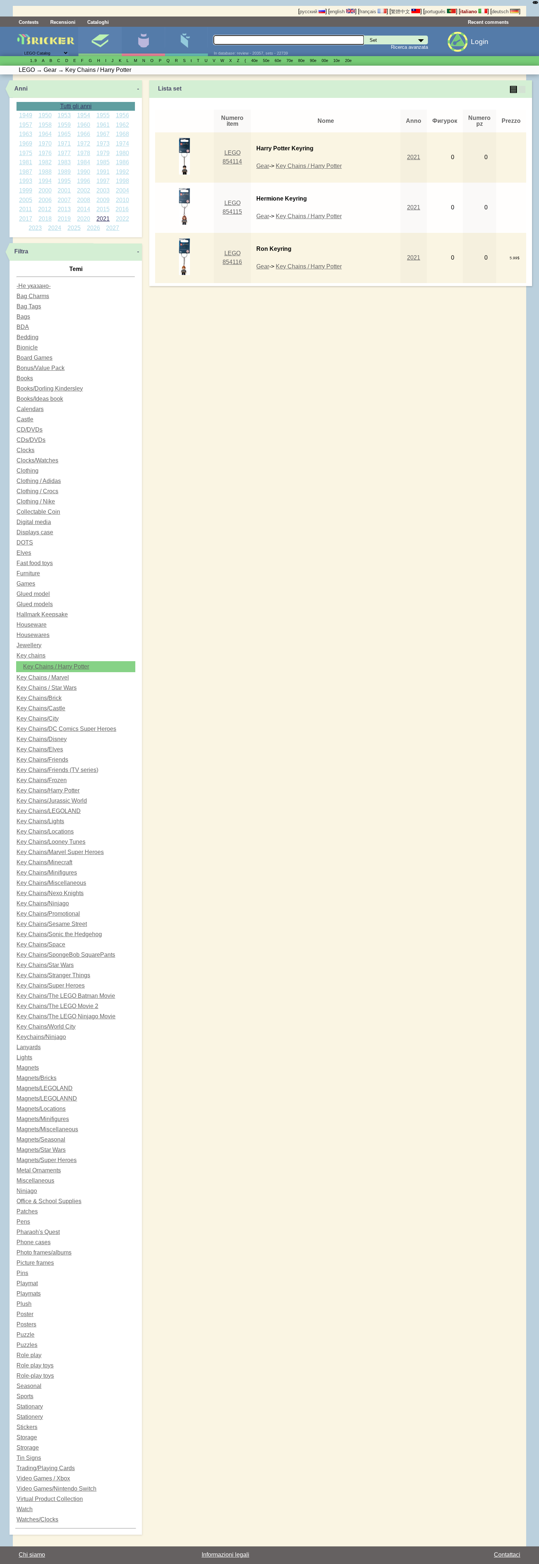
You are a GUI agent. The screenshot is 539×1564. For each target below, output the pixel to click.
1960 (83, 125)
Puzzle (25, 1335)
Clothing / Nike (35, 501)
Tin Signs (28, 1458)
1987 (25, 172)
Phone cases (33, 1242)
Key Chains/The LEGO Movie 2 (57, 1006)
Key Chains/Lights (40, 821)
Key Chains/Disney (41, 739)
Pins (22, 1273)
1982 (45, 162)
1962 (122, 125)
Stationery (29, 1417)
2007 (64, 200)
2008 (83, 200)
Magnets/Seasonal (40, 1139)
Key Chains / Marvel (42, 677)
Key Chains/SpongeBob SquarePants (65, 955)
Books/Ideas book (39, 399)
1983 (64, 162)
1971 (64, 143)
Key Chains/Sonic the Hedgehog (59, 934)
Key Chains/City (37, 718)
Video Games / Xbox (43, 1478)
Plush (24, 1304)
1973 (103, 143)
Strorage (27, 1447)
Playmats (28, 1293)
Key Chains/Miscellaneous (51, 883)
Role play (28, 1355)
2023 (35, 228)
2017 (25, 219)
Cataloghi (98, 22)
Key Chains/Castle (40, 708)
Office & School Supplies (48, 1201)
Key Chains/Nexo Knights (50, 893)
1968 (122, 134)
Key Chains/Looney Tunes (50, 842)
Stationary (29, 1406)
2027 (112, 228)
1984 (83, 162)
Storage (26, 1437)
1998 (122, 181)
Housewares (33, 635)
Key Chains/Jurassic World (51, 801)
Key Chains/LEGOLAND (48, 811)
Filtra (21, 251)
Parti (186, 41)
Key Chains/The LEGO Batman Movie (65, 996)
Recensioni (63, 22)
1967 (103, 134)
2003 (103, 190)
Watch (24, 1509)
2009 (103, 200)
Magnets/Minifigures (42, 1119)
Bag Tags (28, 306)
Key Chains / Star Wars (46, 688)
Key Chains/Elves (39, 749)
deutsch (501, 11)
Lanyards (28, 1047)
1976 (45, 153)
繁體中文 (401, 11)
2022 (122, 219)
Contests (28, 22)
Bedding (27, 337)
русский (309, 11)
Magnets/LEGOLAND (44, 1088)
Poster (24, 1314)
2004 (122, 190)
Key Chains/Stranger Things (53, 975)
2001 (64, 190)
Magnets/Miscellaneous (47, 1129)
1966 (83, 134)
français (368, 11)
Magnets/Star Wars (41, 1150)
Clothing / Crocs (37, 491)
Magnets (27, 1068)
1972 (83, 143)
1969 (25, 143)
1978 (83, 153)
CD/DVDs (29, 429)
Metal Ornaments (38, 1170)
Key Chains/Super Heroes (50, 985)
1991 (103, 172)
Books (24, 378)
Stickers (26, 1427)
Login (479, 41)
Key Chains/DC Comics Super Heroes (66, 729)
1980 (122, 153)
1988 (45, 172)
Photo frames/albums (44, 1252)
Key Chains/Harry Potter (48, 790)
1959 (64, 125)
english (338, 11)
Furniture (28, 573)
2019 (64, 219)
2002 (83, 190)
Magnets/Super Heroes (46, 1160)
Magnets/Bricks (36, 1078)
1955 (103, 115)
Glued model (33, 594)
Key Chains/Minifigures (46, 872)
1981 (25, 162)
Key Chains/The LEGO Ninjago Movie (65, 1016)
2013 (64, 209)
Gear (262, 166)
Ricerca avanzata (409, 47)
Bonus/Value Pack (40, 368)
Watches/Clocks (37, 1519)
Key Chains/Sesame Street (51, 924)
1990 (83, 172)
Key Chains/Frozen (41, 780)
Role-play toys (35, 1376)
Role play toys (35, 1365)
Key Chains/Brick (39, 698)
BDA (22, 327)
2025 (74, 228)
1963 (25, 134)
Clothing (27, 471)
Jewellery (28, 645)
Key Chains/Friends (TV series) (57, 770)
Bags (23, 317)
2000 (45, 190)
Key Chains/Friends (42, 760)
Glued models (34, 604)
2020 (83, 219)
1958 (45, 125)
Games (25, 583)
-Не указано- (33, 286)
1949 (25, 115)
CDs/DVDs (30, 440)
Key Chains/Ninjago (42, 903)
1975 (25, 153)
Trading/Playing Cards (45, 1468)
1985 (103, 162)
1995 (64, 181)
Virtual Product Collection (49, 1499)
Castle (24, 419)
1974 (122, 143)
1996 (83, 181)
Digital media (33, 522)
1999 (25, 190)
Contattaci (507, 1555)
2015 (103, 209)
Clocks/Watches (37, 460)
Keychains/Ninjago (41, 1037)
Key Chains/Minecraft (44, 862)
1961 (103, 125)
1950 (45, 115)
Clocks (25, 450)
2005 (25, 200)
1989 (64, 172)
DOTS (24, 542)
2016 (122, 209)
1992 (122, 172)
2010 (122, 200)
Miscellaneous (35, 1180)
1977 (64, 153)
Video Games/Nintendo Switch (56, 1489)
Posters (26, 1324)
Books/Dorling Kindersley (49, 388)
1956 (122, 115)
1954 (83, 115)
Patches (27, 1211)
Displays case (34, 532)
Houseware (31, 625)
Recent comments (488, 22)
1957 (25, 125)
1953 (64, 115)
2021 (103, 219)
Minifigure (143, 41)
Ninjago (26, 1191)
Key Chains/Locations (45, 831)
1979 (103, 153)
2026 (93, 228)
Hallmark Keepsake (42, 614)
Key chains (30, 655)
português (436, 11)
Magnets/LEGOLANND (46, 1098)
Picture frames (35, 1263)
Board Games (34, 358)
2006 (45, 200)
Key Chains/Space (40, 944)
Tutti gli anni (76, 106)
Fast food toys (34, 563)
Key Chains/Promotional (48, 914)
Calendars (30, 409)
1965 (64, 134)
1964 (45, 134)
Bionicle (27, 347)
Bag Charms (32, 296)
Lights (24, 1057)
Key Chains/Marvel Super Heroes (60, 852)
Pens (23, 1222)
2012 (44, 209)
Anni (20, 88)
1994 (45, 181)
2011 (25, 209)
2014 (83, 209)
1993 (25, 181)
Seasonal (28, 1386)
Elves (23, 553)
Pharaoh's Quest (38, 1232)
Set (99, 41)
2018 (45, 219)
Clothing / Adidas (38, 481)
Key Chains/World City (46, 1026)
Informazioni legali (225, 1555)
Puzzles (26, 1345)
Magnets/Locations (41, 1109)
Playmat (27, 1283)
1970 (45, 143)
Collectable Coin (38, 512)
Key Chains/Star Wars (45, 965)
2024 (54, 228)
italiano (469, 11)
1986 (122, 162)
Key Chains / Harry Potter (56, 666)
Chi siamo (32, 1555)
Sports (24, 1396)
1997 (103, 181)
